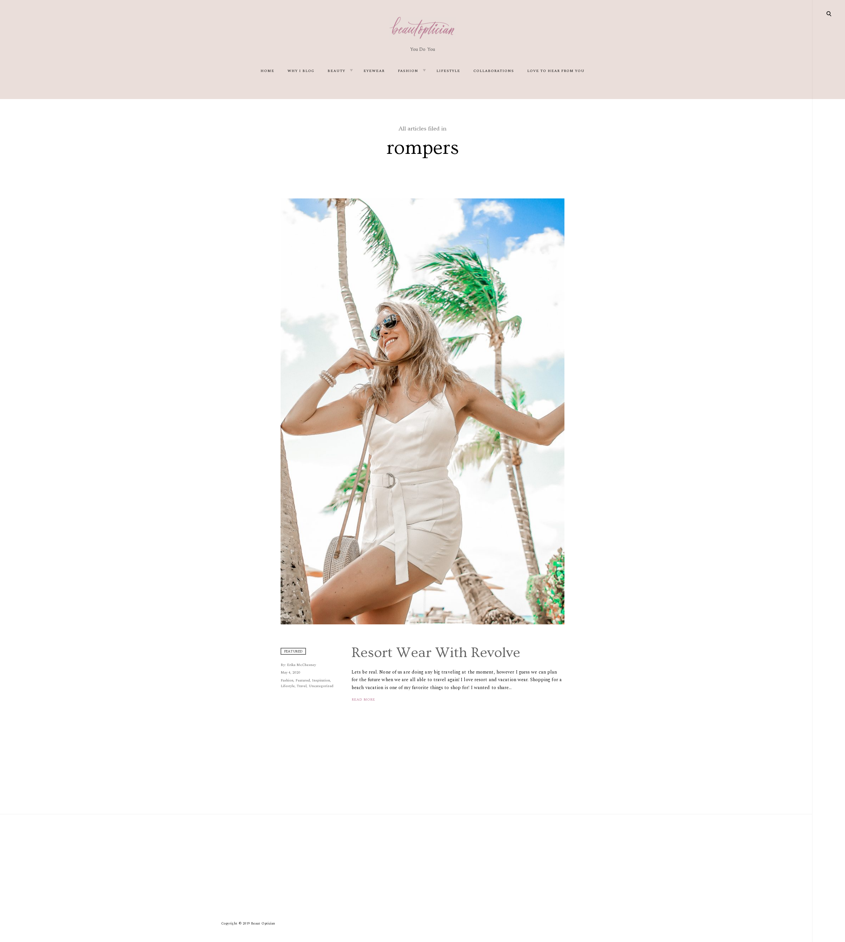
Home (267, 71)
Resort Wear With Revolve (436, 653)
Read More (363, 699)
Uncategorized (321, 686)
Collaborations (493, 71)
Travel (302, 686)
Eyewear (374, 71)
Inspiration (321, 680)
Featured (302, 680)
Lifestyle (448, 71)
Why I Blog (300, 71)
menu (829, 13)
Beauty (336, 71)
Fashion (408, 71)
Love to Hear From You (556, 71)
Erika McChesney (301, 665)
